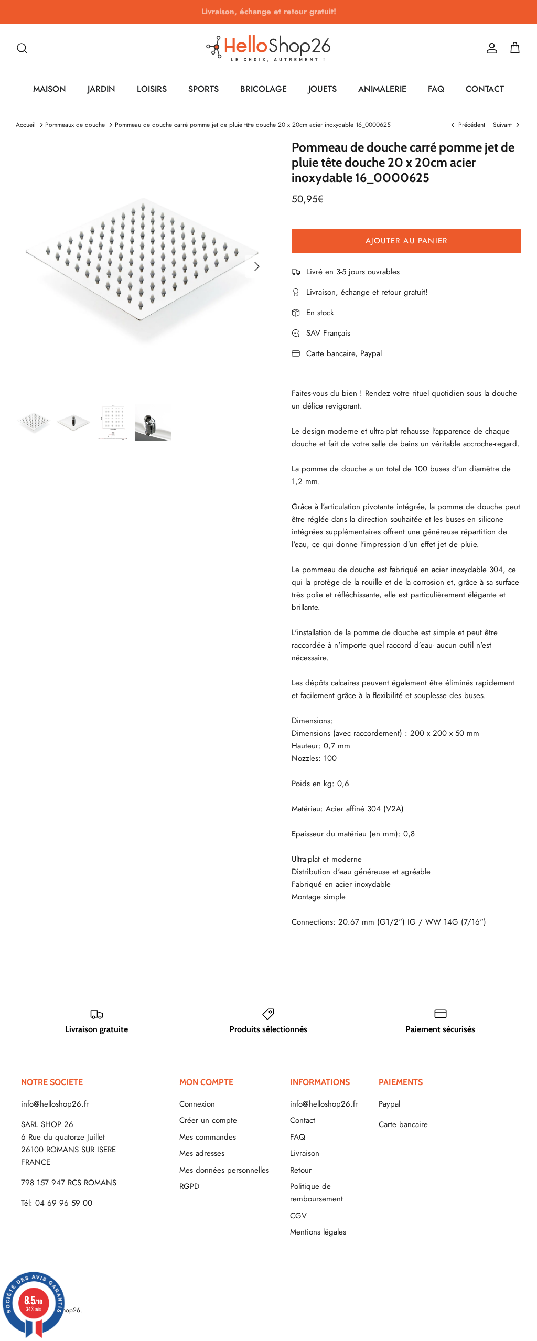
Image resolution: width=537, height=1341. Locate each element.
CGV (298, 1215)
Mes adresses (201, 1153)
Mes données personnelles (224, 1170)
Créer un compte (208, 1120)
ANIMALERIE (382, 89)
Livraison (304, 1153)
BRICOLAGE (263, 89)
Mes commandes (207, 1137)
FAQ (436, 89)
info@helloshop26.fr (55, 1104)
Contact (302, 1120)
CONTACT (485, 89)
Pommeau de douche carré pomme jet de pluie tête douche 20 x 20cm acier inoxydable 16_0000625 (253, 125)
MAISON (49, 89)
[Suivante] (256, 266)
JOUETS (322, 89)
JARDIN (101, 89)
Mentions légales (318, 1232)
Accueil (26, 125)
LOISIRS (152, 89)
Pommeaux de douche (75, 125)
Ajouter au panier (406, 240)
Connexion (197, 1104)
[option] (142, 266)
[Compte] (489, 48)
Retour (301, 1170)
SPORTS (203, 89)
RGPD (189, 1186)
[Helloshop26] (268, 48)
